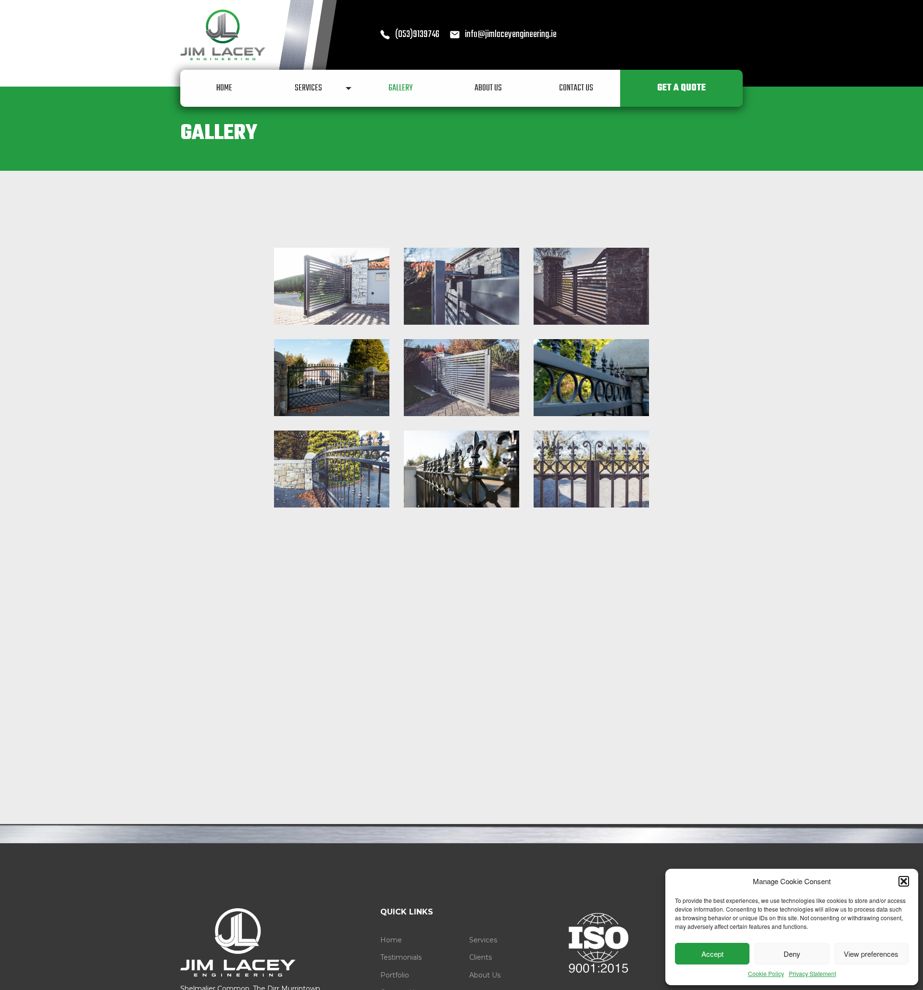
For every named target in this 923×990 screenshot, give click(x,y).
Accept (712, 954)
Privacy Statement (812, 973)
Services (483, 940)
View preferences (871, 954)
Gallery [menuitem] (400, 88)
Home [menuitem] (224, 88)
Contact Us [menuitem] (576, 88)
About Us (484, 975)
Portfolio (394, 975)
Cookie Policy (766, 973)
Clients (480, 957)
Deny (792, 954)
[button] (904, 881)
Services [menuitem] (308, 88)
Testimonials (401, 957)
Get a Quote (681, 88)
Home (391, 940)
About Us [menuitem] (488, 88)
